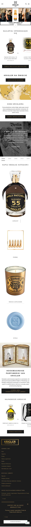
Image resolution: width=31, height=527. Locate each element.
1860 (3, 158)
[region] (15, 16)
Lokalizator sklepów (6, 466)
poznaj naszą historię (15, 116)
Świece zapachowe (15, 301)
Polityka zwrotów (5, 478)
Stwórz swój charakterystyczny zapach (15, 391)
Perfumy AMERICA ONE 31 (11, 423)
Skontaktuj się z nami (7, 468)
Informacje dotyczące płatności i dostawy (11, 481)
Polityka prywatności (6, 483)
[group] (15, 16)
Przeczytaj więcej (15, 146)
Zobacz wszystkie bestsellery (15, 66)
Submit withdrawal (6, 485)
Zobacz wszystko (15, 431)
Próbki (15, 257)
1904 (9, 158)
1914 (22, 158)
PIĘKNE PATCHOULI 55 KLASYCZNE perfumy (10, 58)
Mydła (15, 338)
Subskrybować (15, 521)
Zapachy (15, 221)
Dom (3, 451)
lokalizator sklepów (15, 80)
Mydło (3, 461)
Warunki (3, 476)
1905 (15, 158)
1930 (28, 158)
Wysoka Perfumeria (6, 463)
